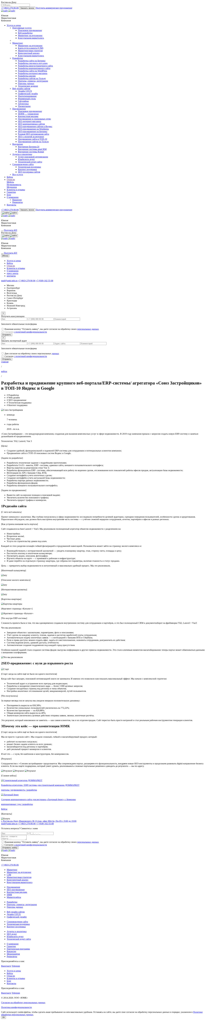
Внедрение (17, 144)
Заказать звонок (27, 8)
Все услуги (17, 174)
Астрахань (12, 308)
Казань (10, 303)
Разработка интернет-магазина (32, 73)
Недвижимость (14, 184)
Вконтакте (6, 966)
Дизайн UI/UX (25, 91)
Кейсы (10, 177)
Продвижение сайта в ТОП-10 (32, 139)
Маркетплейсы (14, 897)
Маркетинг (17, 43)
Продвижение (19, 109)
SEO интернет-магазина (29, 121)
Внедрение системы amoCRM (32, 149)
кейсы (4, 371)
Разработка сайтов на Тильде (32, 78)
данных (55, 353)
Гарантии (11, 192)
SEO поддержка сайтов (29, 172)
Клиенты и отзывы (16, 189)
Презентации (24, 106)
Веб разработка (25, 33)
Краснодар (12, 300)
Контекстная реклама (28, 116)
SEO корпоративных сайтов (31, 124)
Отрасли (11, 179)
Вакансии (17, 200)
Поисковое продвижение (30, 30)
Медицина (12, 187)
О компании (12, 197)
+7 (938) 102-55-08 (45, 823)
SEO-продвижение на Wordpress (33, 129)
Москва (10, 285)
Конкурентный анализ (28, 53)
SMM (9, 894)
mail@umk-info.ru (9, 280)
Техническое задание (28, 86)
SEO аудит (12, 934)
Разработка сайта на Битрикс (32, 61)
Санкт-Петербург (15, 298)
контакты (11, 276)
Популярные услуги (22, 28)
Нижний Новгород (16, 305)
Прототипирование (27, 96)
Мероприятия (13, 954)
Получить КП (10, 230)
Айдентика (23, 104)
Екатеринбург (13, 288)
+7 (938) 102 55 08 (44, 280)
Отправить (6, 335)
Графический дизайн (28, 93)
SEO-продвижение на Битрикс (32, 131)
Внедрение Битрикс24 (28, 146)
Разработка (17, 58)
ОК (3, 1017)
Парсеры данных (26, 83)
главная (4, 362)
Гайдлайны (23, 101)
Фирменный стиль (27, 98)
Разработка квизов (27, 76)
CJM (9, 875)
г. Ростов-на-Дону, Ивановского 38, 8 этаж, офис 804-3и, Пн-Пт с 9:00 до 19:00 (38, 821)
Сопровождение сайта (23, 164)
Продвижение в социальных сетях (34, 119)
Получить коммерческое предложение (54, 8)
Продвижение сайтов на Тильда (33, 141)
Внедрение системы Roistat (31, 152)
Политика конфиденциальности (16, 1007)
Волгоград (12, 293)
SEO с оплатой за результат (31, 136)
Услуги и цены (14, 25)
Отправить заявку (9, 848)
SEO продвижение (16, 889)
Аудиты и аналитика (22, 154)
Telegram (16, 966)
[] (5, 256)
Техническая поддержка (29, 167)
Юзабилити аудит (26, 159)
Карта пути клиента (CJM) (30, 48)
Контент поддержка (27, 169)
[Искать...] (2, 5)
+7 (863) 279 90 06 (26, 280)
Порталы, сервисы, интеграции (33, 81)
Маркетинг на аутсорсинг (30, 35)
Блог (9, 194)
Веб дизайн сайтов (21, 88)
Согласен (25, 332)
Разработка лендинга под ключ (33, 63)
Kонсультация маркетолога (31, 38)
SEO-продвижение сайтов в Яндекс (35, 126)
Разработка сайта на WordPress (32, 71)
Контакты (11, 205)
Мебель (10, 182)
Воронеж (11, 290)
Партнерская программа (18, 949)
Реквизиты (17, 202)
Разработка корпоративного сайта (34, 68)
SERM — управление (28, 114)
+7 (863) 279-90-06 (10, 8)
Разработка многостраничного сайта (35, 66)
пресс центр (12, 273)
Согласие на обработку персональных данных (23, 1002)
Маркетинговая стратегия (30, 50)
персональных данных (88, 329)
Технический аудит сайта (30, 162)
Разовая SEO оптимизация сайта (33, 134)
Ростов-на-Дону (14, 295)
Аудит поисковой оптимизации (33, 157)
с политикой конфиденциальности (30, 332)
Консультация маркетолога (19, 882)
